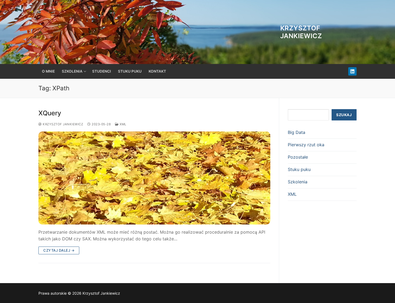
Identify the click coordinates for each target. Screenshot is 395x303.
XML (122, 124)
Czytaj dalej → (58, 250)
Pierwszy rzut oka (306, 144)
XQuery (49, 113)
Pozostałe (298, 157)
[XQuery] (154, 177)
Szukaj (344, 115)
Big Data (296, 132)
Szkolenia (297, 181)
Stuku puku (299, 169)
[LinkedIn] (352, 71)
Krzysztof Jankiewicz (301, 32)
